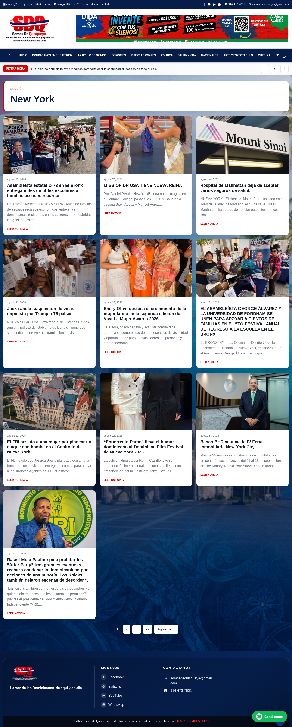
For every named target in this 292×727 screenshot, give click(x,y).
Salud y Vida (187, 55)
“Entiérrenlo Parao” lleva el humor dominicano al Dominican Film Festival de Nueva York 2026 (143, 446)
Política (167, 55)
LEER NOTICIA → (17, 228)
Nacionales (209, 55)
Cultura (264, 55)
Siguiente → (166, 629)
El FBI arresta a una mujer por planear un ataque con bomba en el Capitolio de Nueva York (49, 446)
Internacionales (143, 55)
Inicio (23, 55)
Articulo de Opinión (92, 55)
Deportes (119, 55)
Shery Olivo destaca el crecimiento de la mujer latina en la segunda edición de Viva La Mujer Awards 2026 (145, 313)
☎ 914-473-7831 (234, 4)
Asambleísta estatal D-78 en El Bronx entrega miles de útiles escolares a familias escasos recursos (45, 190)
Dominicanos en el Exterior (52, 55)
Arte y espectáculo (238, 55)
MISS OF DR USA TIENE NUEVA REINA (143, 185)
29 (147, 629)
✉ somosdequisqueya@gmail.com (269, 4)
